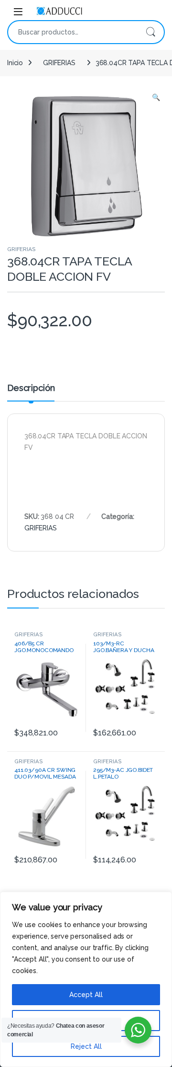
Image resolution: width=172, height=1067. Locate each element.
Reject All (86, 1046)
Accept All (86, 994)
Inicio (15, 63)
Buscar (150, 32)
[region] (86, 979)
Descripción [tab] (30, 388)
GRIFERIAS (59, 63)
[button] (156, 97)
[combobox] (72, 32)
